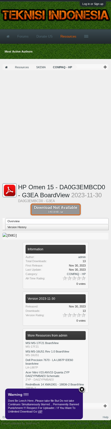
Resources (68, 36)
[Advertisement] (55, 128)
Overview (13, 221)
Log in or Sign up (92, 3)
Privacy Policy (101, 423)
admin (82, 257)
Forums (23, 36)
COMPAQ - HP (76, 274)
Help (105, 417)
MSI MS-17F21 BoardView (42, 343)
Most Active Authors (19, 51)
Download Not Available (55, 209)
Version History (17, 227)
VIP (40, 411)
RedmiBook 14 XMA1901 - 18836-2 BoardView (55, 384)
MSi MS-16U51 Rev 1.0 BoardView (47, 351)
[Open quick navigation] (105, 67)
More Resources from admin (47, 335)
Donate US (44, 36)
